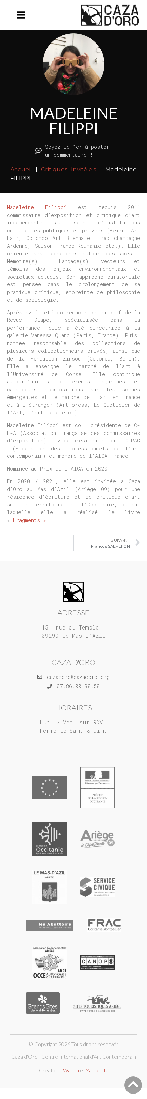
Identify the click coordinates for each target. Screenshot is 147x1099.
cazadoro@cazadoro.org (78, 676)
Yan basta (97, 1070)
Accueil (21, 169)
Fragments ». (31, 519)
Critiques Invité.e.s (68, 169)
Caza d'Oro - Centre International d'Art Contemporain (73, 1056)
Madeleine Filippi (37, 207)
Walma (71, 1070)
